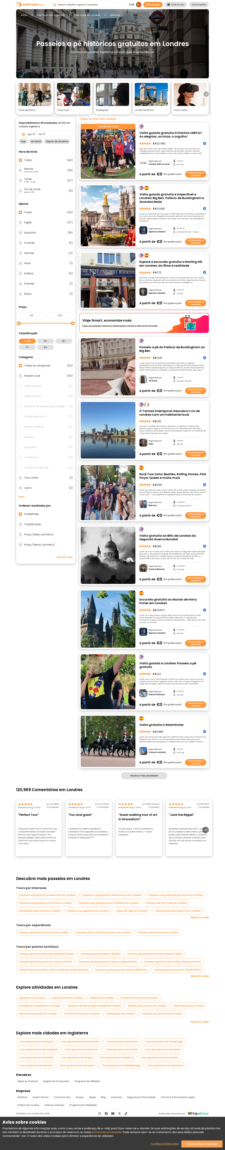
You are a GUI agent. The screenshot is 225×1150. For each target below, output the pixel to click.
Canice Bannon (157, 569)
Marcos (152, 505)
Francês (48, 243)
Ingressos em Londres (32, 998)
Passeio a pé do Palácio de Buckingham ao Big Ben (172, 349)
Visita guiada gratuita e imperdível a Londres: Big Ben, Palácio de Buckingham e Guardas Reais (171, 198)
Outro (48, 488)
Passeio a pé (48, 375)
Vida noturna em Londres (188, 1005)
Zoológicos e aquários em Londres (40, 1005)
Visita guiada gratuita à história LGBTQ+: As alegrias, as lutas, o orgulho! (170, 134)
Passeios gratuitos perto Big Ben (100, 953)
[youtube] (113, 1113)
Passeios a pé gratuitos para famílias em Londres (109, 903)
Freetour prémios (54, 1105)
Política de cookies (28, 1105)
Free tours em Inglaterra (51, 15)
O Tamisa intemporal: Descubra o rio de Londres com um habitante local (169, 413)
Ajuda (92, 1097)
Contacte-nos (62, 1097)
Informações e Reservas (195, 174)
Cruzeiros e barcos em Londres (139, 998)
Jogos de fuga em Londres (132, 911)
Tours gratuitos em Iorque (76, 1057)
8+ (63, 341)
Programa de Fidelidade (83, 1105)
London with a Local (159, 164)
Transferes (48, 457)
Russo (48, 294)
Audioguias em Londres (120, 1013)
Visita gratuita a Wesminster (161, 725)
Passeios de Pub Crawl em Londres (166, 903)
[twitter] (119, 1113)
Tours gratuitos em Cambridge (164, 1041)
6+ (45, 347)
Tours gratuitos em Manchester (80, 1041)
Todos (27, 341)
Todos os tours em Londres (97, 119)
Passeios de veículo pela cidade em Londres (94, 1005)
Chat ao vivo (177, 4)
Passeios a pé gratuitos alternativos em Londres (112, 895)
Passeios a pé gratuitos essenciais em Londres (47, 895)
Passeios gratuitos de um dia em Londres (44, 932)
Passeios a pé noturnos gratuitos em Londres (103, 932)
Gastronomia (48, 386)
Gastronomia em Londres (67, 998)
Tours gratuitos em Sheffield (36, 1057)
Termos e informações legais (178, 1097)
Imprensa (116, 1097)
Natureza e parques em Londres (38, 1013)
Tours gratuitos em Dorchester (159, 1057)
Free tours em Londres (87, 15)
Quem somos (41, 1097)
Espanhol (48, 232)
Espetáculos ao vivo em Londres (147, 1005)
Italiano (48, 273)
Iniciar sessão (199, 4)
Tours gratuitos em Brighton (116, 1057)
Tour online (48, 477)
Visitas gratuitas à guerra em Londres (178, 911)
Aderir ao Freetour (27, 1081)
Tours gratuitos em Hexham (36, 1065)
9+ (45, 341)
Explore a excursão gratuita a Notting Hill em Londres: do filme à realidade (170, 263)
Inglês (48, 222)
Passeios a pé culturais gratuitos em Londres (175, 895)
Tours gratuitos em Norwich (81, 1049)
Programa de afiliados (87, 1081)
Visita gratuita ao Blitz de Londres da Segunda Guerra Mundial (167, 537)
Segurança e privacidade (141, 1097)
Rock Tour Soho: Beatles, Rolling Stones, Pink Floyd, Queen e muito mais (172, 476)
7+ (27, 347)
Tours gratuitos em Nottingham (38, 1049)
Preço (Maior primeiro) (39, 534)
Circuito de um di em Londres (81, 1013)
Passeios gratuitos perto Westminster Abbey (154, 953)
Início (24, 15)
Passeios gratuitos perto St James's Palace (45, 961)
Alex (151, 444)
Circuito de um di (48, 416)
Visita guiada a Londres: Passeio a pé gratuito (167, 665)
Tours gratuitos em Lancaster (163, 1049)
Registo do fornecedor (56, 1081)
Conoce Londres (157, 752)
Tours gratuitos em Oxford (121, 1049)
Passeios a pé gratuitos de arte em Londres (45, 903)
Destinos (22, 1097)
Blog (103, 1097)
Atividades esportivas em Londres (39, 911)
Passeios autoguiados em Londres (88, 911)
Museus (48, 437)
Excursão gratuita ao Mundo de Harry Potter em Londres (168, 601)
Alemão (48, 253)
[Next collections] (206, 94)
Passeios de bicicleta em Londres (158, 932)
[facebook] (106, 1113)
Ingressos (48, 447)
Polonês (48, 283)
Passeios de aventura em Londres (162, 1013)
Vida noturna (48, 396)
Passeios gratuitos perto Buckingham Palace (46, 953)
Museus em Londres (102, 998)
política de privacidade (107, 1132)
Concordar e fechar (202, 1144)
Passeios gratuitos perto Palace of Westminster (108, 961)
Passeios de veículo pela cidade (48, 406)
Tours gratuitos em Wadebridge (121, 1065)
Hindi (48, 263)
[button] (34, 97)
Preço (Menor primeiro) (39, 544)
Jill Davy (153, 381)
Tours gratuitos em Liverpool (36, 1041)
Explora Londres (157, 232)
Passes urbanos (48, 426)
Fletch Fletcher (157, 694)
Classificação (32, 524)
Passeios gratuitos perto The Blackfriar (178, 969)
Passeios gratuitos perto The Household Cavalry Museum (53, 969)
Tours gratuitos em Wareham (165, 1065)
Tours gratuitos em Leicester (77, 1065)
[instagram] (100, 1113)
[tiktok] (126, 1113)
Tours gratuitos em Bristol (122, 1041)
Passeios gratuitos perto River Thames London (172, 961)
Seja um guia (153, 4)
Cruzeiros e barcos (48, 467)
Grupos (80, 1097)
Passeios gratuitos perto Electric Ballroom (121, 969)
